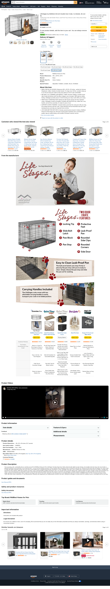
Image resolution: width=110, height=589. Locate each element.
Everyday (60, 6)
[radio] (11, 42)
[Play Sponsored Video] (55, 540)
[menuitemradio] (104, 417)
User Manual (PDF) (6, 482)
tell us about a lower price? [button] (19, 433)
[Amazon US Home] (34, 576)
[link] (14, 143)
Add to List (94, 46)
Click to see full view (21, 39)
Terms (66, 34)
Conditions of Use (35, 581)
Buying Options (62, 337)
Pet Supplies (4, 9)
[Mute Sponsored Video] (35, 546)
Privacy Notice (43, 581)
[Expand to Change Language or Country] (53, 576)
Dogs (9, 9)
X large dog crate (11, 389)
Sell (39, 6)
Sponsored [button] (3, 529)
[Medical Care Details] (28, 6)
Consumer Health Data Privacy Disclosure (56, 581)
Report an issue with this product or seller (52, 118)
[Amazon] (5, 2)
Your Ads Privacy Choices (72, 581)
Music (48, 6)
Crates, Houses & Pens (17, 9)
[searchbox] (44, 2)
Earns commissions (23, 387)
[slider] (52, 417)
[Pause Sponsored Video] (35, 543)
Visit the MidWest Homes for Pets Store (50, 20)
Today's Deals (16, 6)
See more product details (47, 115)
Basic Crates (30, 9)
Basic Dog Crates (11, 455)
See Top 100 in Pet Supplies (33, 453)
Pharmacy (54, 6)
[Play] (3, 417)
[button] (3, 6)
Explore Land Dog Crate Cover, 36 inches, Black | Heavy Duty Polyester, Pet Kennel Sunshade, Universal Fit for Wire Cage (91, 550)
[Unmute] (107, 417)
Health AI (8, 6)
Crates (24, 9)
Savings (43, 34)
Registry (43, 6)
